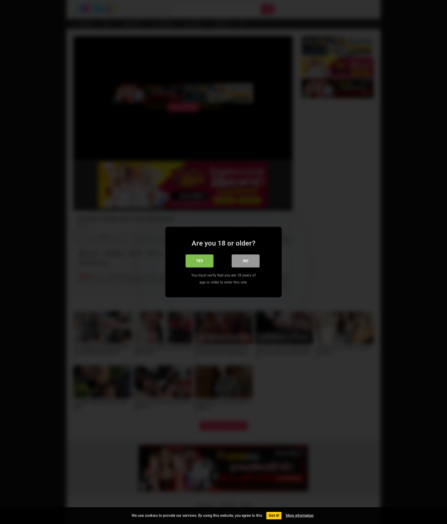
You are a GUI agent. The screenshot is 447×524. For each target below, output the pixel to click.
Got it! (274, 515)
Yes (199, 261)
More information (300, 515)
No (245, 261)
